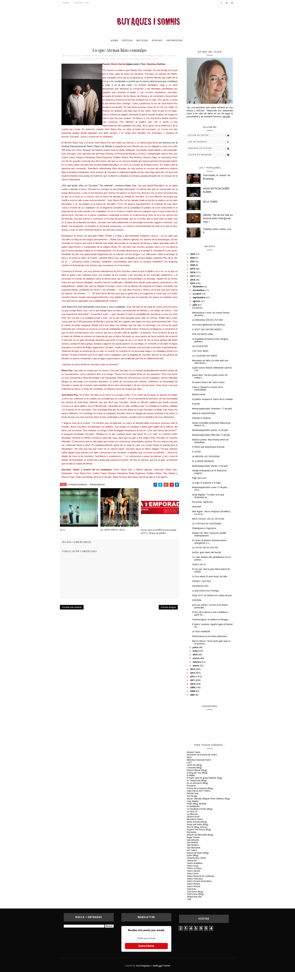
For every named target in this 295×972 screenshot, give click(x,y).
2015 (193, 283)
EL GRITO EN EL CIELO (112, 529)
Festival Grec (160, 56)
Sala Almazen (193, 840)
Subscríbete (146, 945)
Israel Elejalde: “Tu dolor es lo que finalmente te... (208, 496)
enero (196, 665)
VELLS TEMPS (210, 201)
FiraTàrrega (192, 796)
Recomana (191, 832)
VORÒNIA (196, 600)
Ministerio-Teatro (195, 819)
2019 (193, 268)
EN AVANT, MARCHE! (202, 502)
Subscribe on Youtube (200, 148)
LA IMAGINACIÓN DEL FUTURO (207, 320)
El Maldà (191, 775)
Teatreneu (191, 889)
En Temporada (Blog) (197, 780)
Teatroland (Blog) (195, 891)
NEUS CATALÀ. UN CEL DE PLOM (208, 519)
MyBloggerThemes (161, 965)
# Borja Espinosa (97, 484)
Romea (156, 59)
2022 (193, 258)
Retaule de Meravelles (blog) (200, 834)
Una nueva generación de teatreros (208, 324)
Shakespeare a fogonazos (204, 528)
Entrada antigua (168, 607)
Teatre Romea (193, 884)
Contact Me (81, 3)
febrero (197, 662)
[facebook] (221, 3)
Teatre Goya (192, 866)
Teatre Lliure (192, 873)
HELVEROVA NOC (200, 586)
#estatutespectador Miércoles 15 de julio (211, 435)
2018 (193, 272)
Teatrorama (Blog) (195, 894)
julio (195, 305)
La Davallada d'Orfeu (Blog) (199, 809)
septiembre (199, 297)
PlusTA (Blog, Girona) (197, 827)
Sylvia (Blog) (192, 855)
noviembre (199, 290)
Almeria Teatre (193, 752)
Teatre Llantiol (193, 871)
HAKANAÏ (196, 506)
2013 (193, 673)
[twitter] (226, 3)
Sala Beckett (192, 842)
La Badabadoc (193, 806)
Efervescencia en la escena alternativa (209, 636)
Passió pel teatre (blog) (197, 824)
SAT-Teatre (192, 850)
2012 (193, 676)
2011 (193, 680)
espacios (133, 56)
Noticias (142, 40)
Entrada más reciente (72, 607)
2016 (193, 280)
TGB (189, 899)
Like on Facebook (197, 142)
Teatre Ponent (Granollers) (199, 881)
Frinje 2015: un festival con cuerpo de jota (212, 595)
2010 (193, 684)
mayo (196, 651)
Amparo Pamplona (92, 56)
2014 (193, 669)
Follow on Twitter (198, 135)
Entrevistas (175, 40)
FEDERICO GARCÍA (201, 418)
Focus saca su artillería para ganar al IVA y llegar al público (159, 531)
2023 (193, 254)
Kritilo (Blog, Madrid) (196, 803)
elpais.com (132, 64)
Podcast (157, 40)
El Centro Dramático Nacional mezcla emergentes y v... (209, 541)
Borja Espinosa (108, 56)
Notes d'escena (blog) (197, 822)
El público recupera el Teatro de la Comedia (212, 399)
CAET (189, 762)
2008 (193, 691)
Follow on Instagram (200, 155)
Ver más (226, 116)
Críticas (127, 40)
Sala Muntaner (193, 847)
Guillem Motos (87, 59)
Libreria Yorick (193, 816)
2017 (193, 276)
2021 (193, 261)
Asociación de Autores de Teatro (202, 754)
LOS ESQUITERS (200, 346)
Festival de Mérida (146, 56)
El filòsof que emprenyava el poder (208, 447)
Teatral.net (192, 860)
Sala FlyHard (192, 845)
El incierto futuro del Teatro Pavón (208, 382)
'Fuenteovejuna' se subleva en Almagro (210, 619)
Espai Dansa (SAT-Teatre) (198, 791)
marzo (196, 658)
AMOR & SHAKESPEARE (204, 413)
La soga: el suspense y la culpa (206, 482)
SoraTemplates (143, 965)
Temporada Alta (194, 896)
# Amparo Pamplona (78, 484)
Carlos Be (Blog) (194, 765)
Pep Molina (134, 59)
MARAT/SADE (198, 394)
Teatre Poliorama (195, 878)
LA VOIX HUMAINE (201, 631)
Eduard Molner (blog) (197, 770)
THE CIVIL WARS (200, 351)
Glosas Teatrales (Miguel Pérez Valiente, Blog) (208, 798)
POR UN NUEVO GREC (203, 334)
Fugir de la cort (199, 478)
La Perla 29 (192, 811)
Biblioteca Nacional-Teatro (199, 760)
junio (196, 647)
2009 (193, 687)
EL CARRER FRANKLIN (203, 461)
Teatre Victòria (193, 886)
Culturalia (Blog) (194, 767)
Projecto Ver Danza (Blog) (199, 829)
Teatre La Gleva (194, 868)
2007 (193, 695)
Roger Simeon (193, 837)
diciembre (198, 286)
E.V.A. (62, 529)
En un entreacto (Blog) (197, 783)
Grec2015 (172, 56)
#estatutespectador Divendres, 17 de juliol (212, 408)
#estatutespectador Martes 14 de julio (210, 466)
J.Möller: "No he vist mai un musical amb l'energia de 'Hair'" (218, 218)
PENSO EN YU (198, 564)
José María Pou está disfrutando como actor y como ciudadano (93, 306)
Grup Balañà (192, 801)
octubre (197, 294)
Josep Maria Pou (102, 59)
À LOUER (196, 451)
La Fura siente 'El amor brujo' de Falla (209, 576)
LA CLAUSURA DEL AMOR (204, 355)
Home (65, 3)
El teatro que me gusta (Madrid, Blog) (204, 778)
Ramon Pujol (145, 59)
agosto (197, 301)
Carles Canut (122, 56)
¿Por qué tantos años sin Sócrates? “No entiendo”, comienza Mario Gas (98, 185)
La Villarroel (192, 814)
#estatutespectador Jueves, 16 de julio (210, 430)
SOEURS (196, 404)
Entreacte (191, 785)
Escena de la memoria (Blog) (200, 788)
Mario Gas (115, 59)
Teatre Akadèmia (194, 863)
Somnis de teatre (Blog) (198, 853)
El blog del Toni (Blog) (197, 773)
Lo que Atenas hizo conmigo (205, 590)
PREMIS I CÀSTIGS (201, 581)
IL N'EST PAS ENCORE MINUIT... (208, 329)
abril (195, 654)
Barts (189, 757)
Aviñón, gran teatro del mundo (206, 552)
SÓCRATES (197, 308)
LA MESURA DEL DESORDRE (206, 456)
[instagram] (232, 3)
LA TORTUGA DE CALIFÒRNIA (206, 523)
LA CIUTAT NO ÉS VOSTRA (205, 547)
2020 (193, 265)
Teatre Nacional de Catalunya (200, 876)
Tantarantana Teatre (196, 858)
